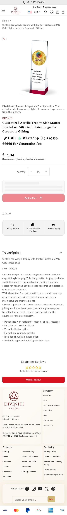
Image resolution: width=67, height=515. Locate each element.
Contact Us (48, 425)
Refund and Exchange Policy (53, 463)
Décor (5, 456)
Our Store (37, 7)
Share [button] (8, 213)
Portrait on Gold (29, 461)
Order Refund (50, 469)
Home (5, 20)
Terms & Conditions (53, 456)
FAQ (45, 415)
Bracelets (6, 476)
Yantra (5, 466)
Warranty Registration (53, 474)
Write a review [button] (33, 379)
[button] (3, 10)
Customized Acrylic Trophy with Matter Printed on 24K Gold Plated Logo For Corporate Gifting (31, 26)
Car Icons (6, 461)
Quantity (21, 171)
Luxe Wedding (28, 451)
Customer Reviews (51, 405)
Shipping (20, 159)
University (26, 466)
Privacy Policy (50, 451)
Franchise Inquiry (50, 7)
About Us (47, 395)
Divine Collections (30, 456)
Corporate (7, 471)
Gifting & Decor (29, 471)
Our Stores (48, 420)
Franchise (47, 410)
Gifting (5, 451)
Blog (45, 400)
